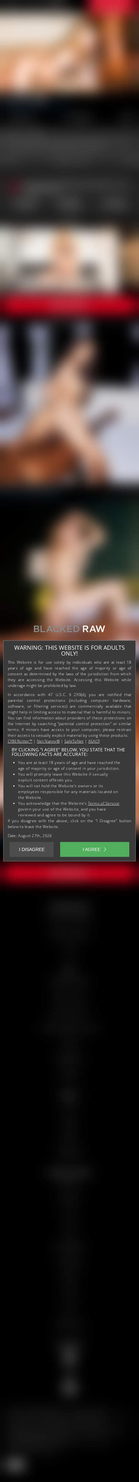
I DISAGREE (32, 849)
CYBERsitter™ (20, 741)
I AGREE (92, 849)
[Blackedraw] (69, 631)
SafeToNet (74, 741)
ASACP (94, 741)
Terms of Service (104, 803)
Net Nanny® (48, 741)
